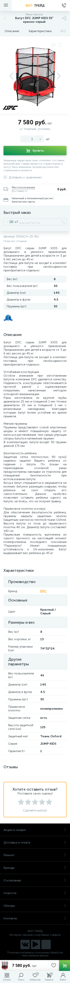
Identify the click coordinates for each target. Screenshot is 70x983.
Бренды (9, 868)
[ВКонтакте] (25, 944)
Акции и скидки (15, 830)
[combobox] (11, 221)
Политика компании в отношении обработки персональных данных (35, 954)
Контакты (10, 918)
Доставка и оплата (17, 842)
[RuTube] (35, 944)
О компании (12, 880)
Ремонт (9, 855)
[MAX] (46, 944)
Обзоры (9, 906)
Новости (10, 893)
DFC (43, 591)
